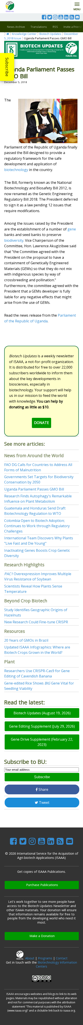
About (29, 958)
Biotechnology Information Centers (56, 964)
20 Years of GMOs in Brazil (26, 640)
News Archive (16, 27)
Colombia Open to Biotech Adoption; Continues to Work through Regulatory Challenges (37, 526)
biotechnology (16, 169)
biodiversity (13, 240)
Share (43, 789)
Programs (45, 958)
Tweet (43, 802)
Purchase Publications (42, 885)
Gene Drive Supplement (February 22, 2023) (42, 742)
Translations (39, 27)
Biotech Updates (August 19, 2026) (42, 713)
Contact (62, 958)
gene (72, 229)
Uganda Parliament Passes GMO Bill (34, 489)
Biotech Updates (50, 34)
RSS (55, 27)
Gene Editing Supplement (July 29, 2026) (42, 726)
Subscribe (7, 66)
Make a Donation (42, 936)
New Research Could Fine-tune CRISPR (36, 622)
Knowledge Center (24, 34)
